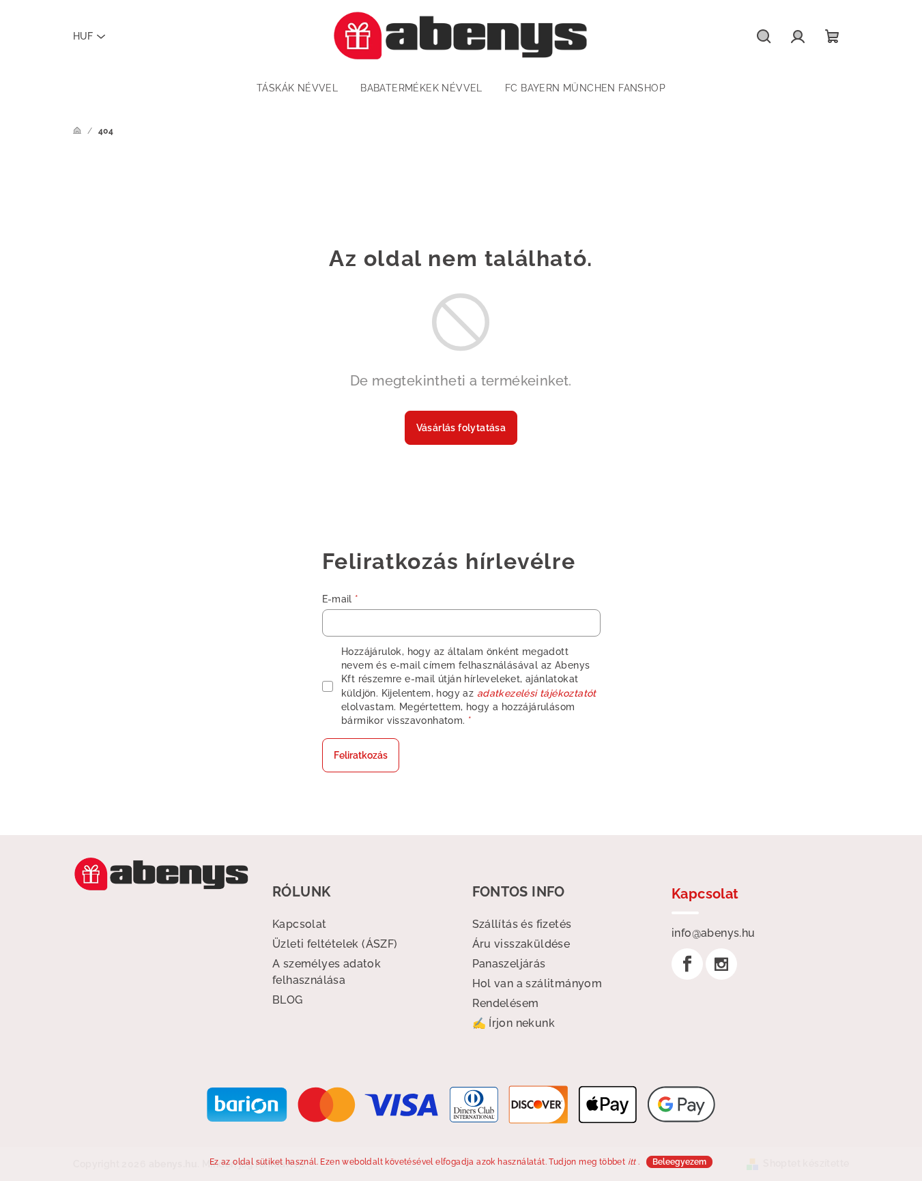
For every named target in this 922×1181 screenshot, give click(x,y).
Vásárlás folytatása (461, 427)
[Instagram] (721, 964)
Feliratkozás (361, 755)
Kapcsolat (299, 924)
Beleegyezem (679, 1162)
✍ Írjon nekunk (514, 1023)
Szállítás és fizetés (522, 924)
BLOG (287, 999)
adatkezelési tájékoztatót (536, 693)
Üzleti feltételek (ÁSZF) (335, 943)
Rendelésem (505, 1003)
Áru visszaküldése (521, 943)
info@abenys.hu (713, 933)
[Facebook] (687, 964)
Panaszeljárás (509, 963)
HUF (83, 36)
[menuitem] (297, 88)
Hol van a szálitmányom (537, 983)
